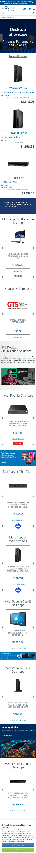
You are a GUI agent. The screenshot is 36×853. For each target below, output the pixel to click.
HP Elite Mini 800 (9, 182)
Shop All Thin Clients (18, 520)
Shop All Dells (18, 337)
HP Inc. (6, 185)
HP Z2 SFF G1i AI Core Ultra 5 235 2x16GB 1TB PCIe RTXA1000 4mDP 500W (18, 569)
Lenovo (6, 95)
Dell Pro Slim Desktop (10, 137)
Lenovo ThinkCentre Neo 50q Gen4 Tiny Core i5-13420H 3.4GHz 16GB (18, 423)
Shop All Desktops (18, 439)
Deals (6, 17)
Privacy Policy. (20, 841)
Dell (5, 140)
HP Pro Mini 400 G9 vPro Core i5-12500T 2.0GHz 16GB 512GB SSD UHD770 (18, 705)
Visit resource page (26, 1)
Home (2, 17)
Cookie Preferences (18, 845)
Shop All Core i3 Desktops (18, 648)
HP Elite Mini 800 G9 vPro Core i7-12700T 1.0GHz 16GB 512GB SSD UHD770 (18, 795)
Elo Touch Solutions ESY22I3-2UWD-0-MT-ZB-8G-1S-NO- (18, 633)
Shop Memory (7, 735)
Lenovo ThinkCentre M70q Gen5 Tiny (17, 92)
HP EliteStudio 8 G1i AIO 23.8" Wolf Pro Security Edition (18, 256)
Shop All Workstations (18, 584)
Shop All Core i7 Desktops (18, 810)
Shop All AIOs (18, 271)
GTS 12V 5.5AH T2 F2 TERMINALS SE (18, 321)
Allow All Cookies (18, 850)
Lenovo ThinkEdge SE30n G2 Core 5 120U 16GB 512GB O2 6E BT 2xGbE (18, 505)
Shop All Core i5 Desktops (18, 720)
